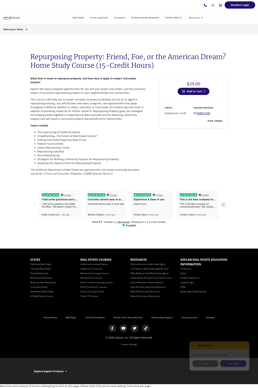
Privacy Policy (50, 317)
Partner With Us (173, 17)
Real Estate (78, 17)
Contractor (119, 17)
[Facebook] (112, 328)
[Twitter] (134, 328)
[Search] (212, 5)
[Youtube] (123, 328)
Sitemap (210, 317)
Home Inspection (99, 17)
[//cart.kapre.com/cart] (220, 5)
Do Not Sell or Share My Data (128, 317)
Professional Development (145, 17)
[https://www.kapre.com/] (12, 17)
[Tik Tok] (145, 328)
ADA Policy (71, 317)
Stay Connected (189, 317)
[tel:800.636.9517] (205, 5)
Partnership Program (162, 317)
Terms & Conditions (95, 317)
